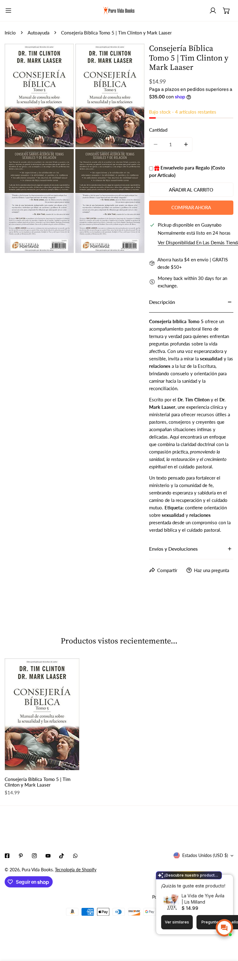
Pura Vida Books (37, 869)
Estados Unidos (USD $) (205, 855)
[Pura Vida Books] (119, 10)
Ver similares (177, 922)
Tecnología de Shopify (75, 869)
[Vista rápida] (69, 763)
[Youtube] (48, 855)
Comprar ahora (191, 207)
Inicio (10, 32)
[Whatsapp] (75, 855)
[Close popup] (218, 880)
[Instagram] (34, 855)
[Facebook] (7, 855)
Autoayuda (38, 32)
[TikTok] (61, 855)
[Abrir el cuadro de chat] (224, 927)
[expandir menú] (8, 10)
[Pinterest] (21, 855)
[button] (226, 10)
